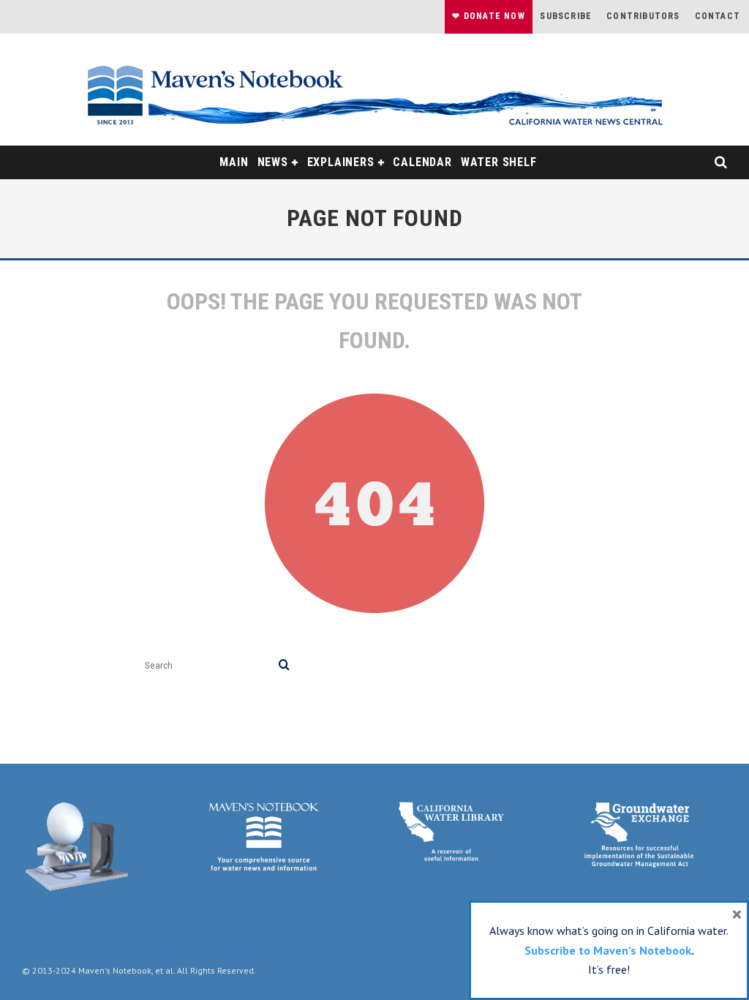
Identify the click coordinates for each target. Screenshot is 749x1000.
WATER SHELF (499, 162)
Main (233, 162)
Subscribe (566, 16)
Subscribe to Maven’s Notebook (607, 950)
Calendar (422, 162)
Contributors (643, 16)
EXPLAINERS (340, 162)
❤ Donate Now (488, 16)
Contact (717, 16)
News (272, 162)
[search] (284, 665)
